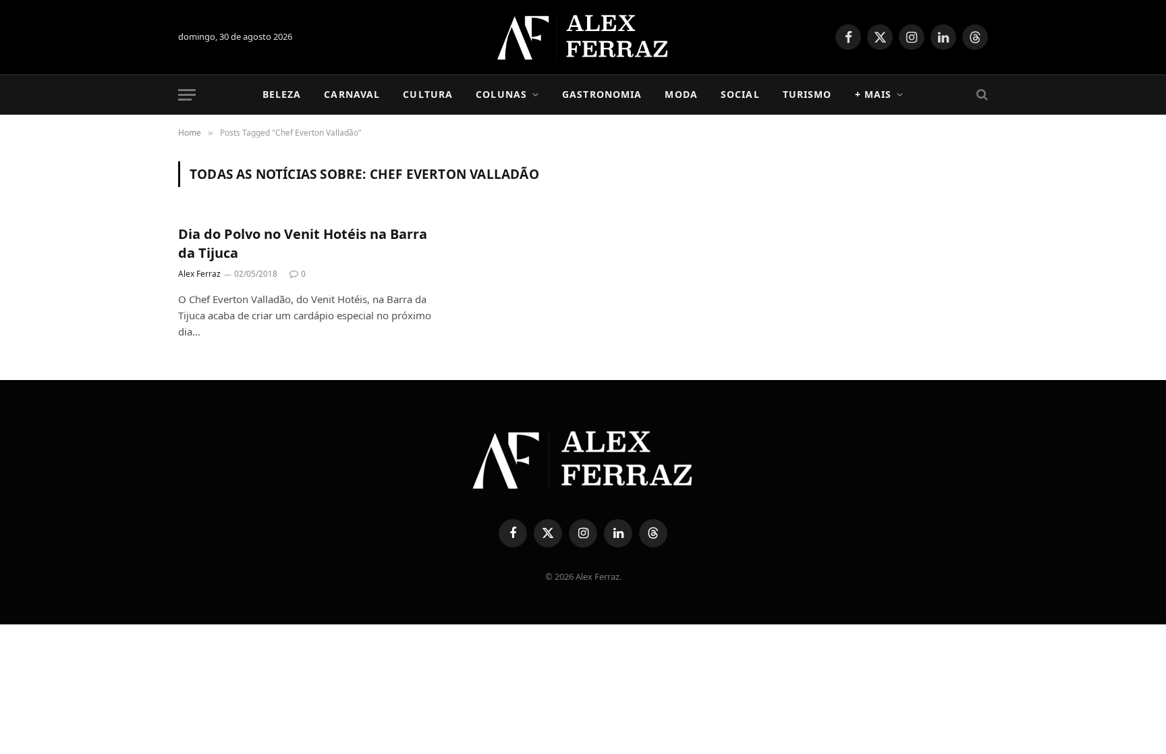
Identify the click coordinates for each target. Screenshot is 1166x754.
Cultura (428, 94)
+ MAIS (873, 94)
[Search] (981, 95)
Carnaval (352, 94)
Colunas (501, 94)
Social (740, 94)
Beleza (282, 94)
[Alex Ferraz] (583, 37)
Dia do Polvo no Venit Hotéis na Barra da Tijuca (302, 243)
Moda (681, 94)
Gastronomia (602, 94)
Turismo (807, 94)
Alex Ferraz (199, 273)
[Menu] (187, 95)
